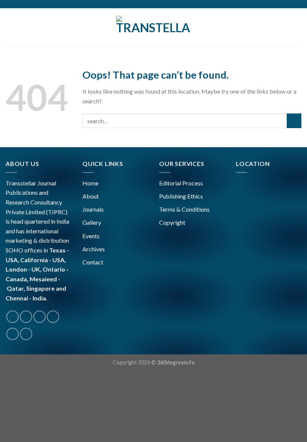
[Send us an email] (53, 317)
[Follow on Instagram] (26, 317)
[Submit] (294, 120)
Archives (93, 248)
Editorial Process (181, 183)
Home (90, 183)
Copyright (172, 222)
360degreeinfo (176, 362)
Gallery (91, 222)
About (90, 196)
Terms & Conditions (184, 209)
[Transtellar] (153, 27)
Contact (92, 262)
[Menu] (10, 27)
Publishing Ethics (181, 196)
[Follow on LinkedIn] (26, 334)
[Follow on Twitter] (39, 317)
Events (91, 235)
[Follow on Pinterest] (12, 334)
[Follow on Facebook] (12, 317)
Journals (93, 209)
